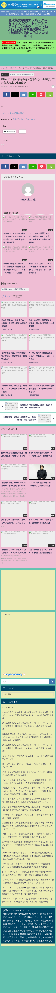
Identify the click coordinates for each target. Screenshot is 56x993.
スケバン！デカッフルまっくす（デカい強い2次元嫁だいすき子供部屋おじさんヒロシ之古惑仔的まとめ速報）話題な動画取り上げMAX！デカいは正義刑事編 (27, 856)
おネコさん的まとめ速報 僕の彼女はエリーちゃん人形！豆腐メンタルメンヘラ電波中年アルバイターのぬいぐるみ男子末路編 (27, 715)
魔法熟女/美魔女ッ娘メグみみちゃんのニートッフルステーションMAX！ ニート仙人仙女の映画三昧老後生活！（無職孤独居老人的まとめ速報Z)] (27, 737)
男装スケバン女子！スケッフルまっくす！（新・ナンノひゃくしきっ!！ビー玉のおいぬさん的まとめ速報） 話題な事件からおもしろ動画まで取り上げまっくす (27, 791)
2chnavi (6, 615)
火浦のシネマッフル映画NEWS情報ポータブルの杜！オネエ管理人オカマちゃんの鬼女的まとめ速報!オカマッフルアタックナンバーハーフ (27, 826)
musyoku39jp (28, 199)
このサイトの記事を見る (12, 113)
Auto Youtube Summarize (24, 119)
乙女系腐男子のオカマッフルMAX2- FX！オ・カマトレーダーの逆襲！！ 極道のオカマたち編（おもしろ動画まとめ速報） (27, 726)
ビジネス (5, 74)
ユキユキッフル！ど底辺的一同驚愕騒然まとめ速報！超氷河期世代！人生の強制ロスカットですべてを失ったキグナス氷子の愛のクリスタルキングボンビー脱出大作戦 (27, 891)
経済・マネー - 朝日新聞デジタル (23, 74)
